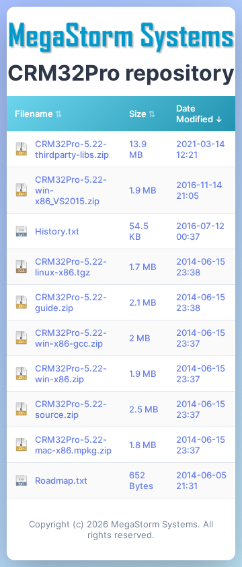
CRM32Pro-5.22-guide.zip (71, 302)
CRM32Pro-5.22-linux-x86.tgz (71, 266)
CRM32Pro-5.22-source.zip (71, 409)
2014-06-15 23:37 (200, 338)
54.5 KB (139, 231)
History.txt (57, 231)
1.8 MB (143, 444)
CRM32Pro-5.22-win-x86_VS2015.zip (71, 190)
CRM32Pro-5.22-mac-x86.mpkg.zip (73, 444)
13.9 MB (138, 149)
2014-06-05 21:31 (201, 480)
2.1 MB (143, 302)
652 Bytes (141, 480)
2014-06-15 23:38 (200, 266)
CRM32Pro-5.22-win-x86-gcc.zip (71, 338)
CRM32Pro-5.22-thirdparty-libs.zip (72, 149)
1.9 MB (143, 190)
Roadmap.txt (61, 480)
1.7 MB (143, 266)
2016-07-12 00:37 (200, 231)
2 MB (140, 338)
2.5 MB (144, 409)
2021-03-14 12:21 (200, 149)
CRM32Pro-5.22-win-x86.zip (71, 373)
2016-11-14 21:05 (199, 190)
